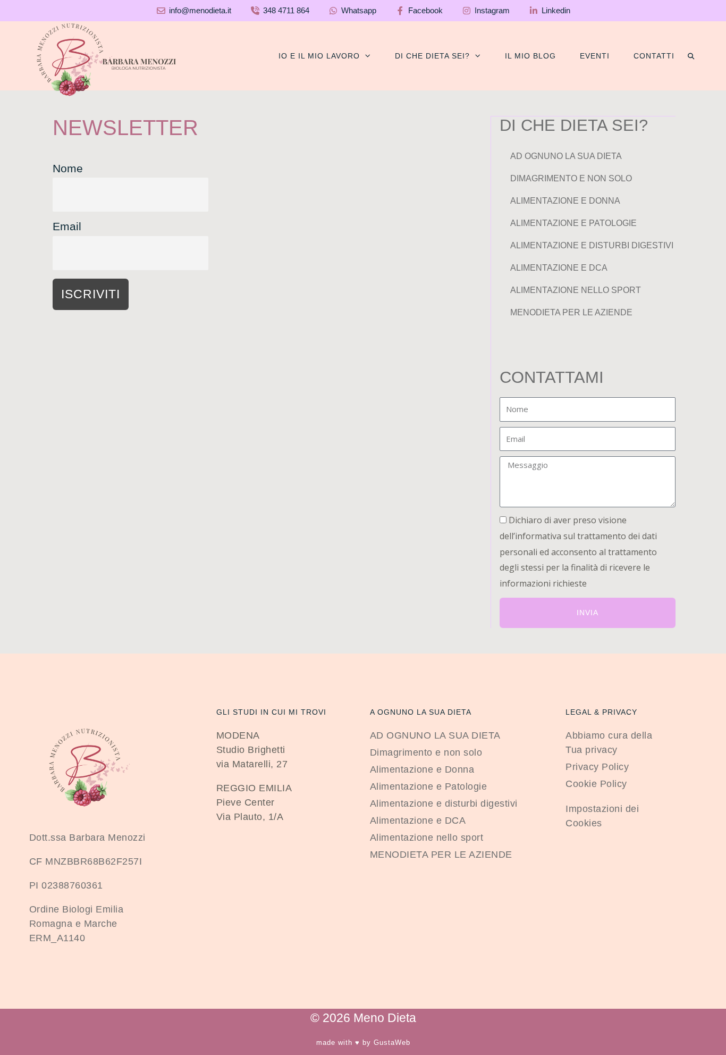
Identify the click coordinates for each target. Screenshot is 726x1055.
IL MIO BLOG (530, 56)
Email (67, 226)
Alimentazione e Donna (565, 200)
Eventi (595, 56)
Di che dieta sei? (432, 56)
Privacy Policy (597, 766)
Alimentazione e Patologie (573, 223)
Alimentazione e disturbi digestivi (591, 245)
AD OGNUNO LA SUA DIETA (566, 156)
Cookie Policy (596, 783)
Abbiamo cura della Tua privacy (608, 742)
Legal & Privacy (601, 712)
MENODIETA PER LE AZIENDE (571, 312)
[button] (691, 56)
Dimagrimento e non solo (571, 178)
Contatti (654, 56)
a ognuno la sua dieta (420, 712)
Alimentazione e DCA (558, 267)
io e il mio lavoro (319, 56)
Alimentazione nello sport (575, 290)
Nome (68, 168)
